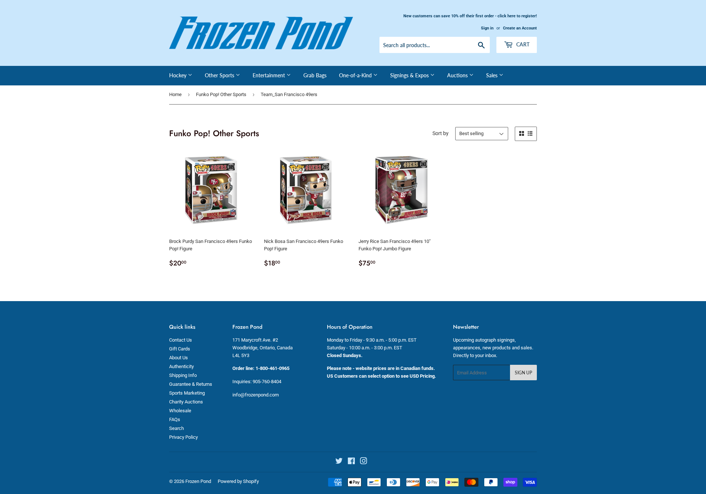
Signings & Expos (410, 75)
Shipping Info (183, 375)
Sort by (440, 133)
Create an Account (520, 28)
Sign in (487, 28)
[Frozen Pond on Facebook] (351, 462)
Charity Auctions (186, 402)
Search (176, 428)
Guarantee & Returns (190, 384)
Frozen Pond (198, 481)
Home (175, 94)
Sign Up (523, 372)
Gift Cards (179, 349)
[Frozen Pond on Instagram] (363, 462)
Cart (522, 44)
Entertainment (269, 75)
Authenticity (181, 366)
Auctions (458, 75)
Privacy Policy (183, 437)
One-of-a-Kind (356, 75)
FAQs (174, 419)
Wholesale (180, 410)
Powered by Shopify (238, 481)
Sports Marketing (187, 393)
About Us (178, 357)
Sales (492, 75)
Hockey (178, 75)
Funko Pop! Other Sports (221, 94)
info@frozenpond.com (255, 395)
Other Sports (220, 75)
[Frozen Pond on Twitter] (339, 462)
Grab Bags (315, 75)
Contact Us (180, 340)
